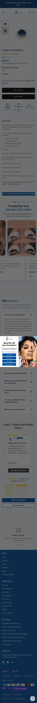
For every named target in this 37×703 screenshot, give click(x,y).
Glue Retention (9, 354)
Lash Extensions (9, 357)
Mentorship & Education (9, 364)
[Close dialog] (36, 337)
